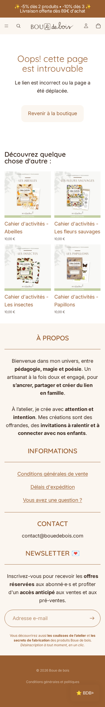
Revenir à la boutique (52, 113)
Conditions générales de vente (52, 474)
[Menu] (6, 26)
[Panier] (98, 26)
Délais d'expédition (53, 487)
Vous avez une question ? (52, 500)
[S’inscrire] (92, 618)
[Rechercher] (18, 26)
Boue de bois (59, 670)
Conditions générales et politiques (52, 682)
